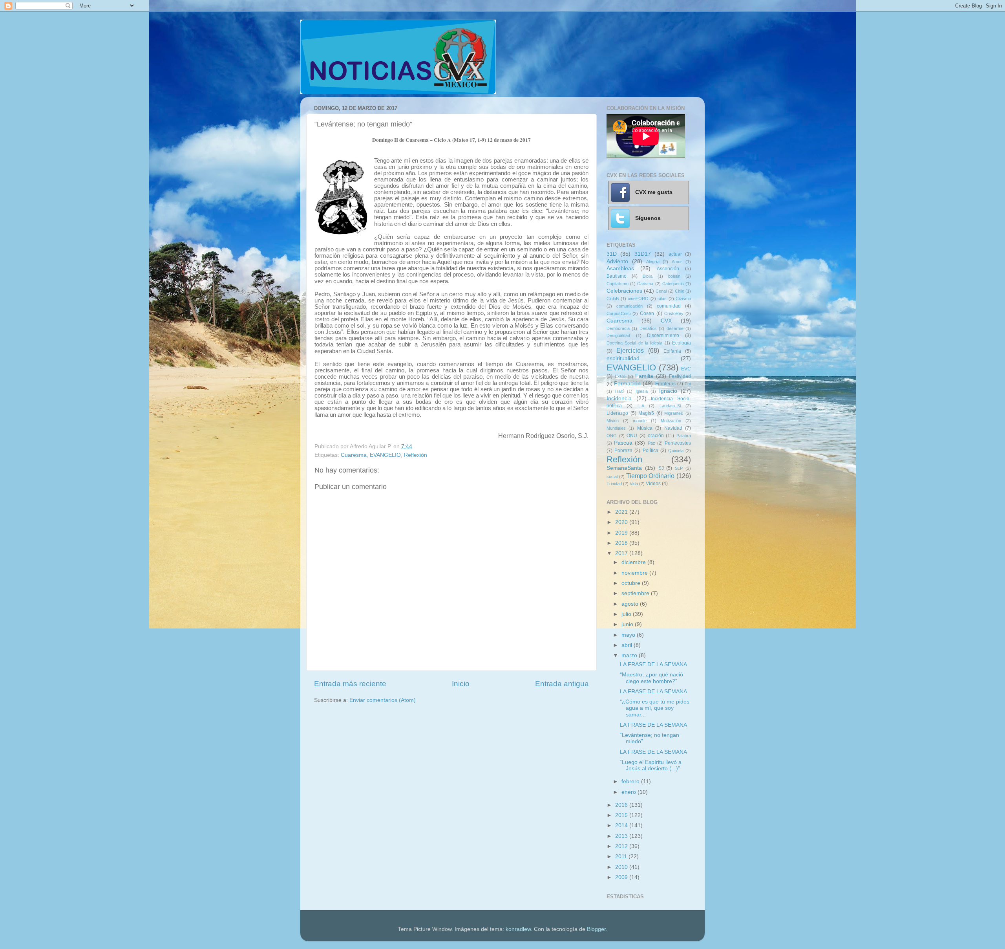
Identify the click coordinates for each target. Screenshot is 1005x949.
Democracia (618, 328)
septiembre (636, 593)
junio (628, 624)
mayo (629, 635)
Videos (653, 483)
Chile (679, 291)
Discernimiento (663, 335)
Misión (613, 420)
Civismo (683, 298)
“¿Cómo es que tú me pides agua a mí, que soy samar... (654, 708)
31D (612, 254)
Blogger (596, 929)
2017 (622, 553)
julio (627, 614)
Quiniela (675, 450)
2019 (622, 533)
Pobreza (623, 450)
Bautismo (617, 276)
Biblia (647, 276)
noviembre (635, 573)
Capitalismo (618, 283)
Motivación (671, 420)
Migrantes (673, 413)
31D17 (642, 254)
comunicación (629, 306)
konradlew (518, 929)
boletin (674, 276)
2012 (622, 846)
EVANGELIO (385, 455)
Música (644, 428)
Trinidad (614, 483)
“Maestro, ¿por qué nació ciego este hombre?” (651, 678)
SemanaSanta (624, 468)
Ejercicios (630, 350)
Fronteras (665, 384)
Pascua (623, 443)
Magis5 (646, 413)
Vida (634, 483)
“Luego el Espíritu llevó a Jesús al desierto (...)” (651, 765)
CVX (666, 321)
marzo (630, 655)
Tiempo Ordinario (650, 475)
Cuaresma (354, 455)
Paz (651, 443)
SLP (679, 468)
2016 (622, 805)
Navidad (673, 428)
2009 (622, 877)
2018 (622, 543)
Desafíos (648, 328)
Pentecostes (678, 443)
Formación (627, 384)
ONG (612, 435)
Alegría (653, 261)
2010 (622, 867)
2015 (622, 815)
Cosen (647, 313)
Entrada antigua (562, 684)
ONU (632, 435)
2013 (622, 836)
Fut (688, 383)
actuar (675, 254)
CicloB (613, 298)
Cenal (661, 291)
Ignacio (668, 391)
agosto (630, 604)
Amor (677, 261)
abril (627, 645)
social (612, 476)
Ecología (681, 343)
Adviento (617, 261)
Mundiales (616, 428)
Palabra (683, 435)
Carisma (645, 283)
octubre (631, 583)
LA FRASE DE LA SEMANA (653, 664)
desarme (675, 328)
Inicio (461, 684)
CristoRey (673, 313)
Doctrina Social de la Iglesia (634, 343)
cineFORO (638, 298)
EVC (686, 369)
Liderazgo (617, 413)
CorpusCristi (618, 313)
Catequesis (673, 283)
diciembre (634, 562)
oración (656, 435)
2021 (622, 512)
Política (650, 450)
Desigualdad (618, 335)
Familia (644, 376)
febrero (631, 781)
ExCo (620, 376)
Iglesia (642, 391)
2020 (622, 522)
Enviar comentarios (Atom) (382, 700)
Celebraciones (624, 291)
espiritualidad (623, 358)
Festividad (680, 376)
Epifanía (672, 351)
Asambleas (620, 268)
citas (662, 298)
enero (629, 792)
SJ (661, 468)
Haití (619, 391)
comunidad (669, 306)
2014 (622, 825)
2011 (622, 856)
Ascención (668, 268)
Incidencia (619, 398)
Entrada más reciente (350, 684)
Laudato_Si (670, 405)
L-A (641, 405)
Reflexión (415, 455)
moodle (640, 420)
